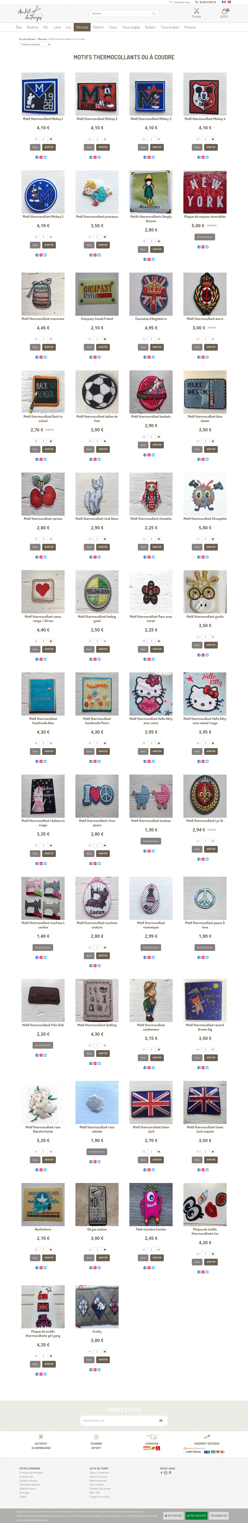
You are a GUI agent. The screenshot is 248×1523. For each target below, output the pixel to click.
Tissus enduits (170, 27)
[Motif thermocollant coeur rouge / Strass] (43, 612)
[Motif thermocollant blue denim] (205, 412)
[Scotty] (97, 1327)
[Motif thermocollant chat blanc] (97, 514)
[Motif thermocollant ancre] (205, 314)
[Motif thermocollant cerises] (43, 514)
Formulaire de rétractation (31, 1472)
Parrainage (24, 1492)
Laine (57, 27)
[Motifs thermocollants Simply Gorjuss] (151, 212)
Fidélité (22, 1496)
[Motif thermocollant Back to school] (43, 412)
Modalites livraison (27, 1488)
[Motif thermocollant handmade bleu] (43, 714)
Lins (68, 27)
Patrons (98, 27)
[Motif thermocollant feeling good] (97, 612)
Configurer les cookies (100, 1496)
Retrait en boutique (98, 1480)
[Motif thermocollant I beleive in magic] (43, 816)
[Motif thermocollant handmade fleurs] (97, 714)
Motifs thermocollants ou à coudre (67, 39)
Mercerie (82, 27)
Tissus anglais (131, 27)
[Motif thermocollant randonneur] (151, 1021)
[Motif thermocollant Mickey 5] (43, 212)
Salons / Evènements (99, 1472)
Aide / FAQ (94, 1492)
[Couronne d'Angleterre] (151, 314)
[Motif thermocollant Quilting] (97, 1021)
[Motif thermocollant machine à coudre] (43, 919)
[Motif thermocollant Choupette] (205, 514)
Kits (46, 27)
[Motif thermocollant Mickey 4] (205, 114)
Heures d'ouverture (98, 1476)
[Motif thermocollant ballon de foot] (97, 412)
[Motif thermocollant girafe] (205, 612)
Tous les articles (27, 39)
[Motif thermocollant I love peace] (97, 816)
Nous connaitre (96, 1484)
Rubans (150, 27)
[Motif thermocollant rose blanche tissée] (43, 1123)
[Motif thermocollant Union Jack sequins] (205, 1123)
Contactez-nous (26, 1476)
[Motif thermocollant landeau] (151, 816)
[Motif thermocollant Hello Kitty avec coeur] (151, 714)
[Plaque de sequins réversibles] (205, 212)
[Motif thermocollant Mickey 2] (97, 114)
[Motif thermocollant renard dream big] (205, 1021)
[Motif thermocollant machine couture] (97, 919)
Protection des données (100, 1488)
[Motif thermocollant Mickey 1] (43, 114)
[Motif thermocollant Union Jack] (151, 1123)
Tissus (113, 27)
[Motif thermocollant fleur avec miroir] (151, 612)
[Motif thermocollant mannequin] (151, 919)
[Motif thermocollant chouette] (151, 514)
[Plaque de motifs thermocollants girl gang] (43, 1327)
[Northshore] (43, 1225)
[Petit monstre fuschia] (151, 1225)
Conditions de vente (28, 1480)
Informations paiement (29, 1484)
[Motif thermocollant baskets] (151, 412)
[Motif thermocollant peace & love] (205, 919)
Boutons (32, 27)
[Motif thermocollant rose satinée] (97, 1123)
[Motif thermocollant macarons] (43, 314)
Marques (190, 27)
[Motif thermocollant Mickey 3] (151, 114)
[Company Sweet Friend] (97, 314)
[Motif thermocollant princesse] (97, 212)
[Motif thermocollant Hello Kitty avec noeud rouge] (205, 714)
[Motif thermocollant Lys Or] (205, 816)
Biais (19, 27)
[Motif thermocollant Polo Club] (43, 1021)
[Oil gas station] (97, 1225)
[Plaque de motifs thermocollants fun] (205, 1225)
